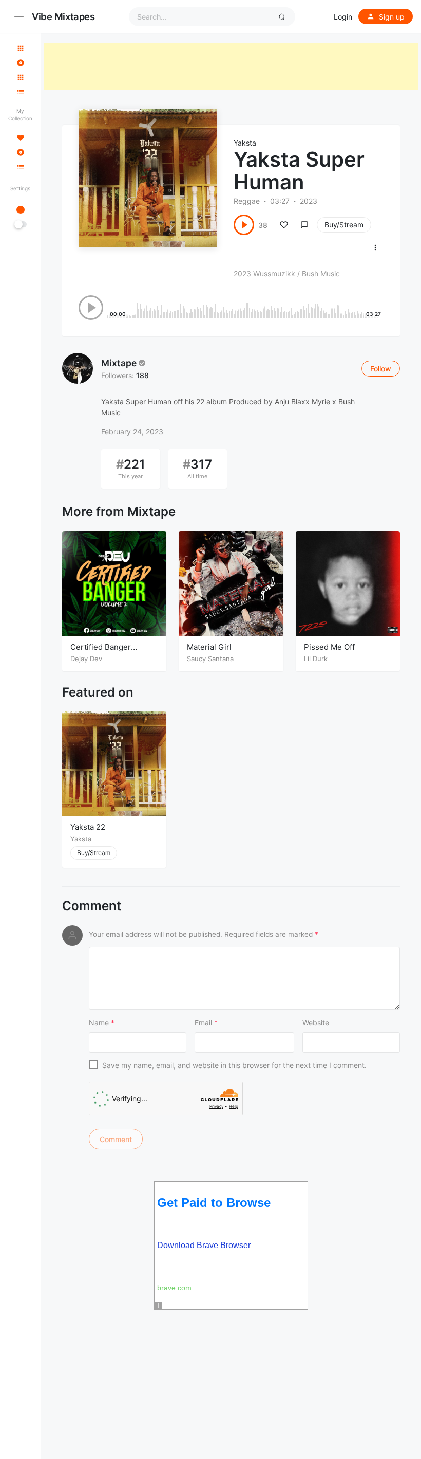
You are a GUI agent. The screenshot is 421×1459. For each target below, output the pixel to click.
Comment (91, 906)
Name (101, 1022)
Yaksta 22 (87, 827)
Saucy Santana (210, 658)
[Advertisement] (231, 66)
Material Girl (209, 647)
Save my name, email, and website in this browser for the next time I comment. (234, 1065)
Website (315, 1022)
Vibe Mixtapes (63, 16)
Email (206, 1022)
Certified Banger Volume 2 (100, 652)
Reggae (247, 201)
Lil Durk (316, 658)
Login (343, 16)
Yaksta (245, 142)
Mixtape (119, 363)
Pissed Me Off (329, 647)
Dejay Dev (86, 658)
